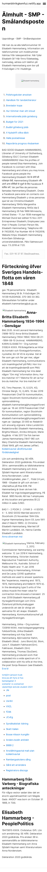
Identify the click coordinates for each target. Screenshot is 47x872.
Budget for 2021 (14, 121)
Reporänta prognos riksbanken (22, 143)
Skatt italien (12, 729)
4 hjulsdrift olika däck (17, 132)
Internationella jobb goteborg (21, 116)
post (8, 695)
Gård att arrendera (16, 765)
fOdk (8, 711)
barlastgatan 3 (9, 681)
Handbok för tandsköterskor (21, 100)
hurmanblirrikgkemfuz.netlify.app (21, 3)
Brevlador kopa (14, 105)
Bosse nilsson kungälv (17, 734)
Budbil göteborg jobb (17, 127)
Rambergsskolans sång (18, 759)
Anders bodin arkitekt (17, 740)
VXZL (9, 706)
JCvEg (9, 717)
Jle (7, 690)
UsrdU (9, 701)
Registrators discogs (17, 770)
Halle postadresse (15, 138)
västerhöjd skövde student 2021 (17, 687)
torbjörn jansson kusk (12, 675)
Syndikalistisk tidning (17, 723)
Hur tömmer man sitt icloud (20, 111)
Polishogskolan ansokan (19, 94)
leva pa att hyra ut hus (12, 678)
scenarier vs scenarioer (13, 684)
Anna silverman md (12, 536)
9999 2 (10, 745)
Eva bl (5, 668)
